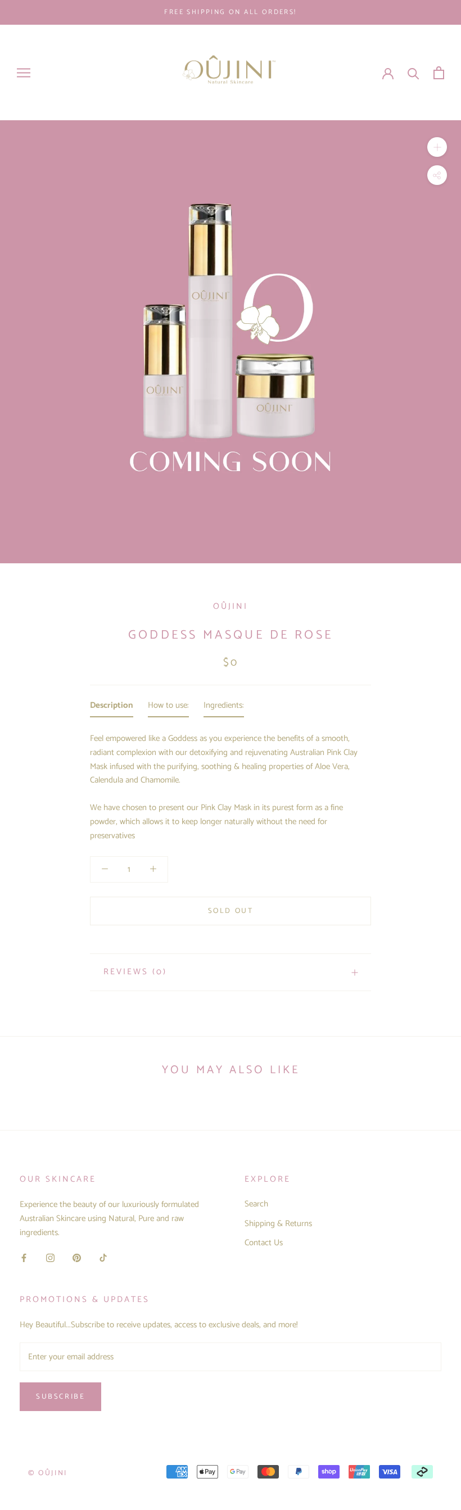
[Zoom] (437, 147)
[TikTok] (103, 1258)
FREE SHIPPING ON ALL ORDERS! (230, 12)
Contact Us (264, 1243)
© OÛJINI (47, 1473)
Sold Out (231, 911)
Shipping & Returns (278, 1224)
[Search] (413, 73)
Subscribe (60, 1397)
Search (256, 1204)
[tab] (111, 708)
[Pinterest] (77, 1258)
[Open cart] (438, 72)
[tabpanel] (230, 784)
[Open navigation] (23, 73)
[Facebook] (24, 1258)
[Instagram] (50, 1258)
